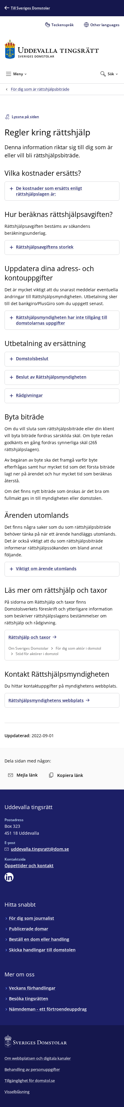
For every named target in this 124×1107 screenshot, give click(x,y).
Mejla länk (27, 775)
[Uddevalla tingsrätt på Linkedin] (9, 877)
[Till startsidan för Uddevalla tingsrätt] (52, 49)
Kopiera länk (70, 775)
